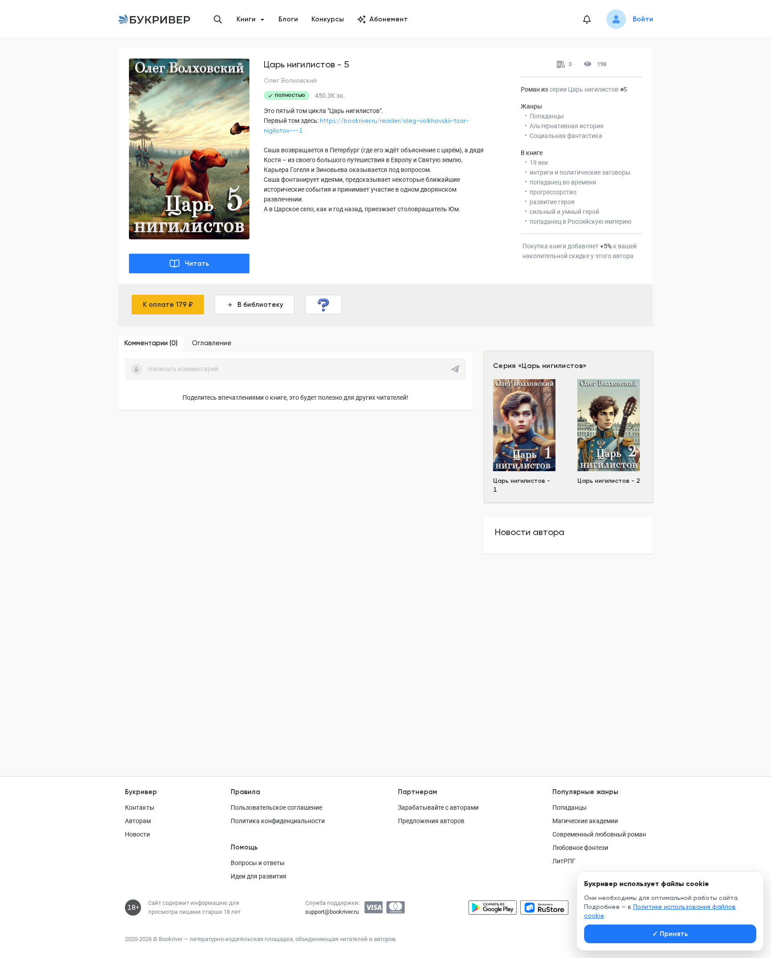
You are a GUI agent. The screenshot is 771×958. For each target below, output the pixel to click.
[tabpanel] (295, 380)
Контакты (139, 807)
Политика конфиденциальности (278, 820)
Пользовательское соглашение (276, 807)
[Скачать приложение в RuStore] (544, 907)
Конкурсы (327, 19)
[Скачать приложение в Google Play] (492, 907)
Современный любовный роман (599, 834)
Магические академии (585, 820)
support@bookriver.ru (332, 911)
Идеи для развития (258, 876)
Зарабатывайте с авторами (438, 807)
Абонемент (388, 19)
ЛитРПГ (564, 861)
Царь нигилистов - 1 (521, 485)
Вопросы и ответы (258, 862)
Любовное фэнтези (580, 847)
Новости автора (529, 532)
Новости (137, 834)
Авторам (138, 820)
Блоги (288, 19)
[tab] (151, 343)
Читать (197, 263)
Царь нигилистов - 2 (608, 481)
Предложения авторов (431, 820)
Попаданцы (569, 807)
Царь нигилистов (552, 365)
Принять (670, 934)
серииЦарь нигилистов (584, 89)
